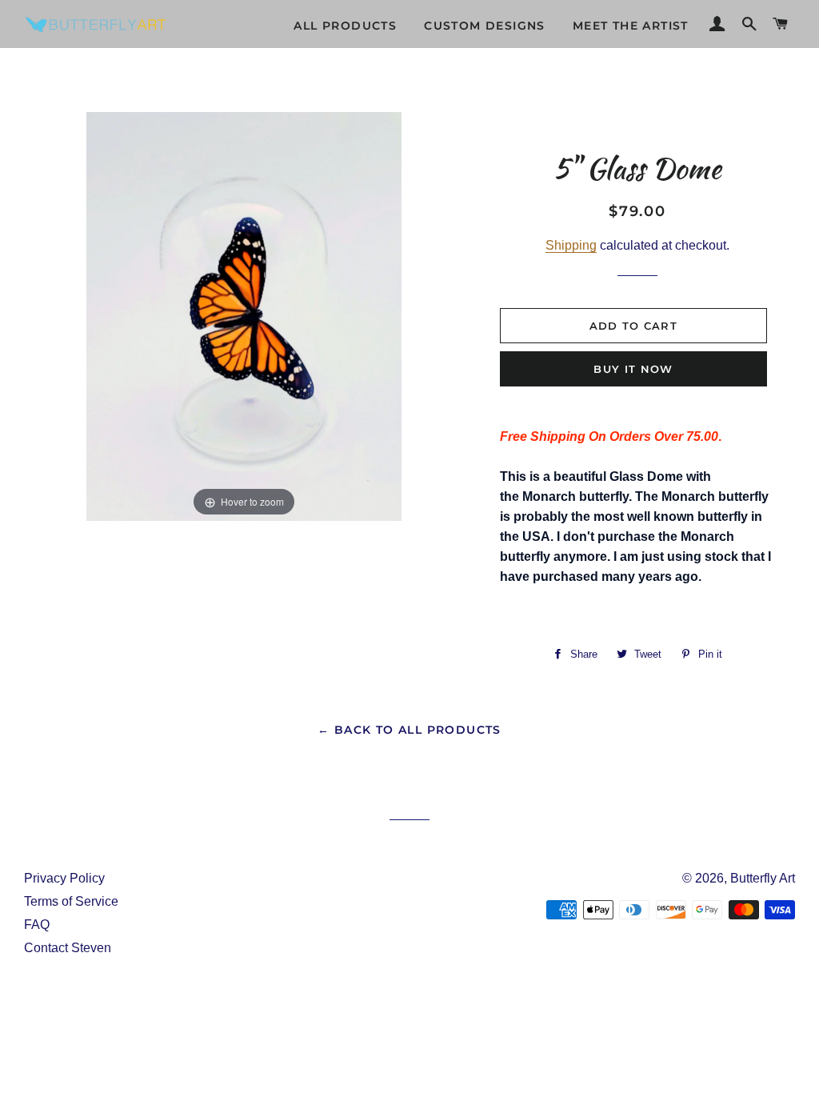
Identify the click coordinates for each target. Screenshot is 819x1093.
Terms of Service (71, 901)
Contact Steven (67, 948)
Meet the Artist (631, 25)
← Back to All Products (409, 730)
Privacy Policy (64, 878)
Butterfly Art (762, 878)
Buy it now (633, 368)
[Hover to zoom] (244, 315)
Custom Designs (484, 25)
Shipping (571, 245)
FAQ (37, 924)
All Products (345, 25)
